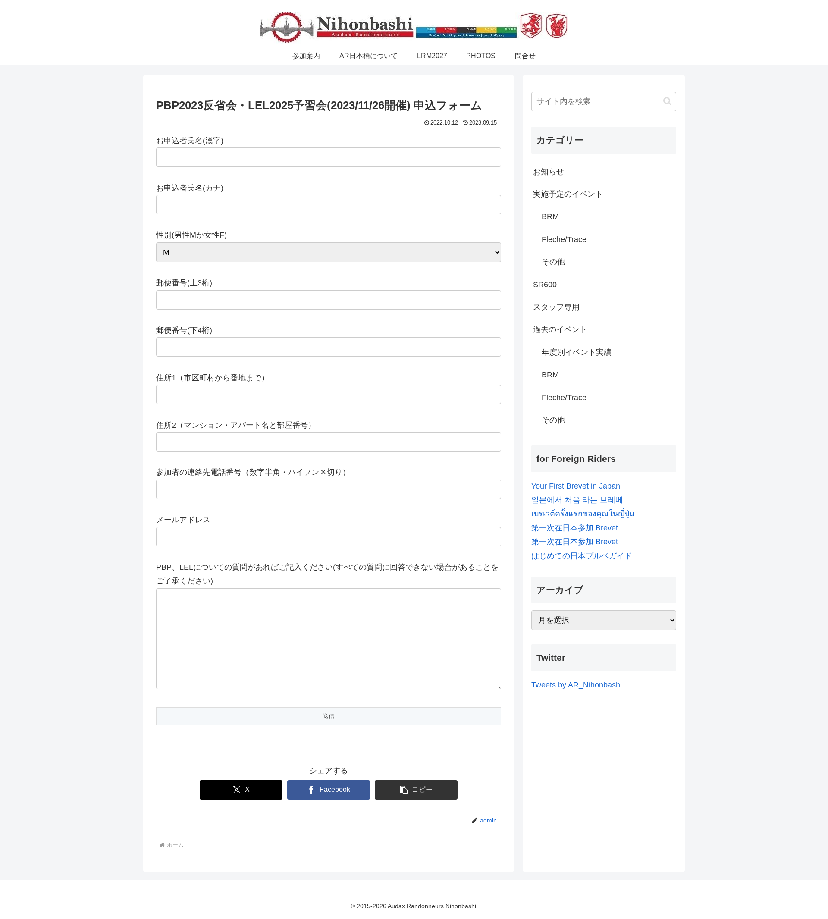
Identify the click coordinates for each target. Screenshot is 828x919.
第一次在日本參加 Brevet (574, 541)
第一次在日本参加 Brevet (574, 528)
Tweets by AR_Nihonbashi (576, 685)
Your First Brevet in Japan (575, 486)
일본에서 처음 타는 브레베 (577, 500)
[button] (416, 790)
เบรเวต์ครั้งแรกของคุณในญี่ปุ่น (582, 513)
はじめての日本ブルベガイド (581, 556)
